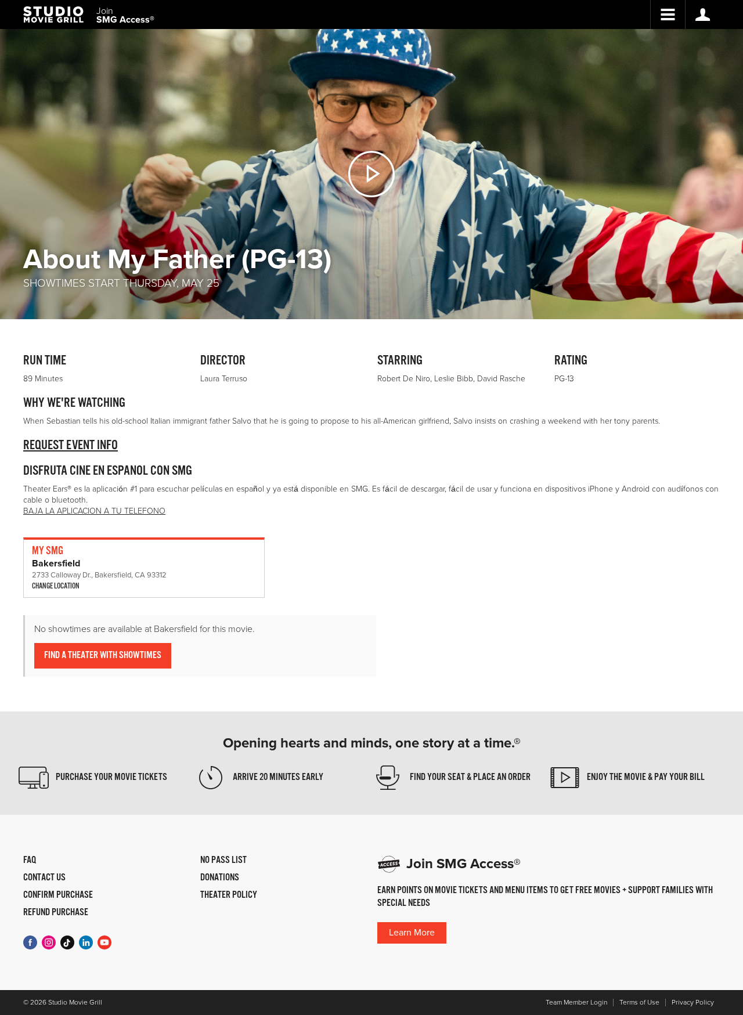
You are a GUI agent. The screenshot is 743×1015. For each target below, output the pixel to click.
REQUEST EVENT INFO (70, 445)
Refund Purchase (55, 913)
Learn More (412, 932)
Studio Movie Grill (53, 14)
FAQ (29, 860)
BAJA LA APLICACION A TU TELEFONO (94, 511)
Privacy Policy (693, 1002)
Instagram (49, 942)
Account (702, 14)
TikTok (67, 942)
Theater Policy (228, 895)
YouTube (104, 942)
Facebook (30, 942)
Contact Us (44, 878)
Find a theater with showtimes (102, 655)
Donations (219, 878)
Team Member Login (576, 1002)
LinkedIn (86, 942)
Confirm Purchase (58, 895)
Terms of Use (639, 1002)
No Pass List (223, 860)
